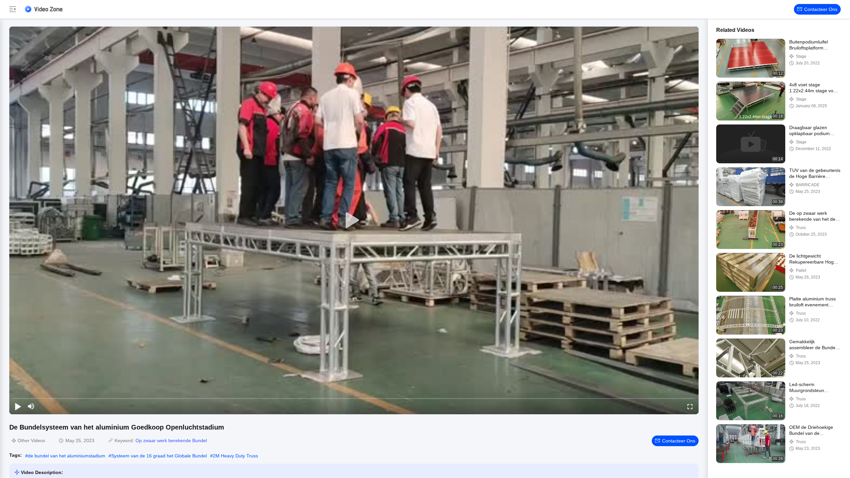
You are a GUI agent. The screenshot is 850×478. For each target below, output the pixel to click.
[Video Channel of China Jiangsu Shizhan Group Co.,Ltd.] (43, 9)
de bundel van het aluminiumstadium (66, 455)
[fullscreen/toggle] (690, 406)
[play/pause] (18, 406)
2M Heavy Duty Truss (235, 455)
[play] (354, 220)
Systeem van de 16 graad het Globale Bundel (159, 455)
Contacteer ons (820, 9)
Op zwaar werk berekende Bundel (171, 440)
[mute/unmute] (31, 406)
